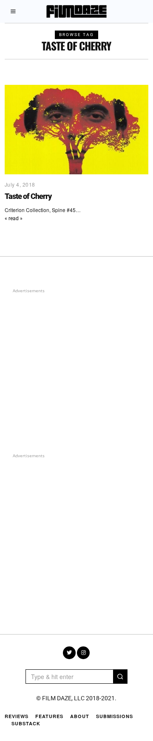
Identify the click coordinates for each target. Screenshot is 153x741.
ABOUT (79, 716)
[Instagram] (83, 652)
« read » (14, 218)
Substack (25, 723)
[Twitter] (69, 652)
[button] (120, 676)
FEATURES (49, 716)
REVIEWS (16, 716)
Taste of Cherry (28, 196)
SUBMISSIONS (114, 716)
